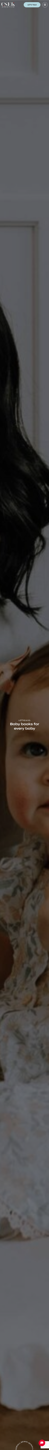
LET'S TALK (32, 5)
